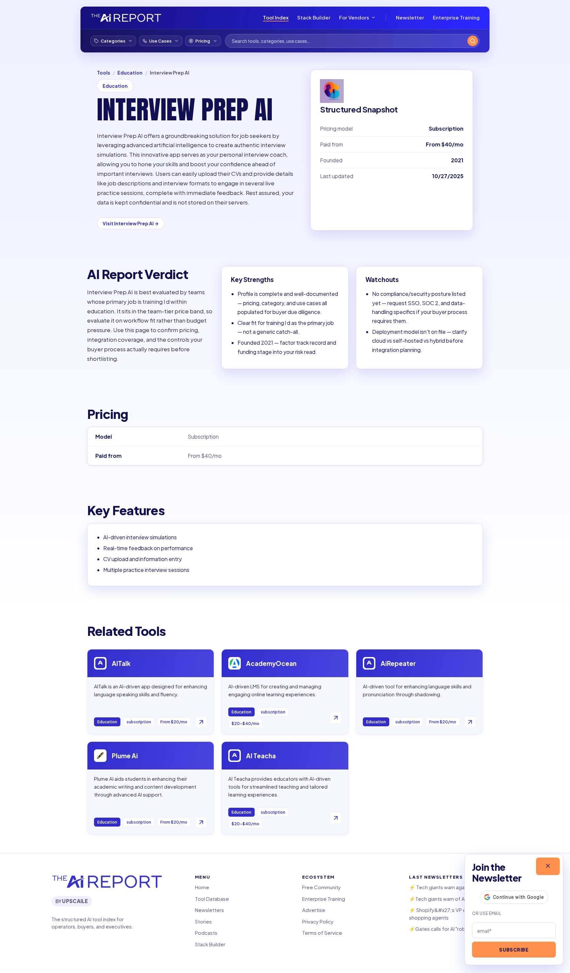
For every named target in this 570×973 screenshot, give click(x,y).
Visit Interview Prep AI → (131, 223)
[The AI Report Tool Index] (126, 17)
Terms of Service (322, 932)
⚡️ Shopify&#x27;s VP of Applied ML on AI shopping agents (458, 914)
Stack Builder (314, 17)
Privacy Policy (317, 921)
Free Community (321, 887)
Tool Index (276, 17)
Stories (203, 921)
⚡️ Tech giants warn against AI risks (449, 887)
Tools (103, 73)
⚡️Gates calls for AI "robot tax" (444, 929)
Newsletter (410, 17)
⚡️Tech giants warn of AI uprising (447, 898)
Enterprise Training (456, 17)
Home (202, 887)
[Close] (548, 866)
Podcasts (206, 932)
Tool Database (212, 898)
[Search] (472, 41)
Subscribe (513, 950)
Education (129, 73)
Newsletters (209, 910)
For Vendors (354, 17)
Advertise (313, 910)
